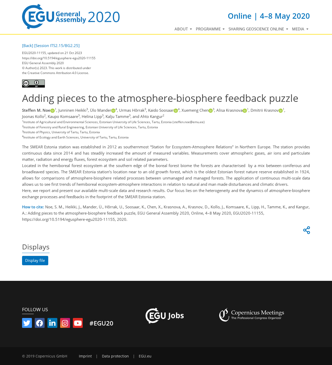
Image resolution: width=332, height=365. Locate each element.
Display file (35, 260)
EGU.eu (145, 356)
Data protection (115, 356)
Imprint (85, 356)
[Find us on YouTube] (78, 324)
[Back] (27, 45)
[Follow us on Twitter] (27, 324)
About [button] (182, 28)
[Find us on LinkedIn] (52, 324)
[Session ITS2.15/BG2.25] (57, 45)
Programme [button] (209, 28)
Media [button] (298, 28)
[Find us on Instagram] (65, 324)
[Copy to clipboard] (305, 231)
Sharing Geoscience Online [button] (257, 28)
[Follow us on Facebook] (40, 324)
